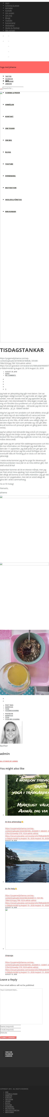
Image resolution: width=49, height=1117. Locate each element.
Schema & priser (11, 1094)
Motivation (9, 1108)
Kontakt (8, 1097)
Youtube (8, 1105)
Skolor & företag (12, 1110)
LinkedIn (8, 84)
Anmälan (8, 1096)
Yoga (7, 709)
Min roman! (9, 1112)
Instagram (9, 81)
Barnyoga (9, 707)
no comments (10, 375)
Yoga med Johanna (12, 719)
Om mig (8, 1101)
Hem (6, 1092)
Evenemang (9, 1107)
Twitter (8, 76)
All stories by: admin (9, 761)
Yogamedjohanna (12, 711)
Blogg (7, 1103)
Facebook (9, 79)
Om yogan (9, 1099)
